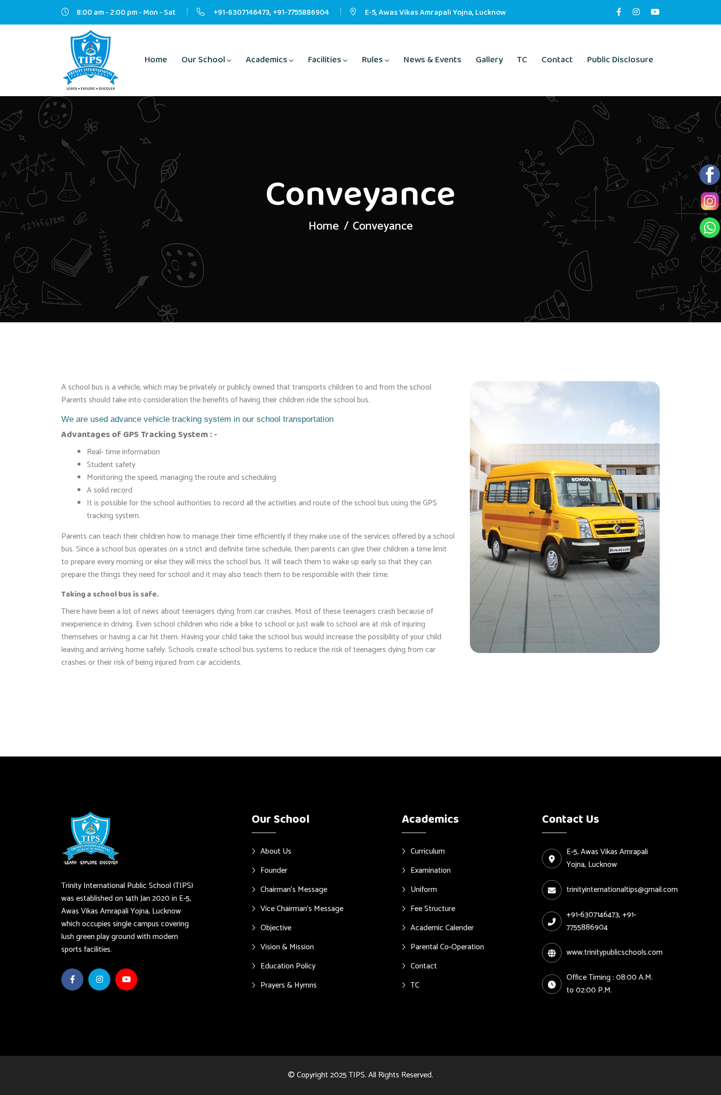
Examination (431, 870)
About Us (275, 851)
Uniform (424, 889)
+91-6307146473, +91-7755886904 (270, 12)
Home (156, 60)
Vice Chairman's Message (301, 908)
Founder (273, 870)
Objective (275, 927)
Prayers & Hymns (288, 985)
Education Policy (287, 966)
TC (522, 60)
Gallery (489, 60)
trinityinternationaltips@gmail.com (622, 890)
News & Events (433, 60)
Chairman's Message (293, 889)
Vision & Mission (287, 946)
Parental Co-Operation (447, 946)
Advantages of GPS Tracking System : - (139, 434)
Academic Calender (442, 927)
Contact (557, 60)
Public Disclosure (620, 60)
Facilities (324, 60)
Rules (372, 60)
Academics (266, 60)
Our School (203, 60)
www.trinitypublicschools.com (614, 952)
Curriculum (428, 851)
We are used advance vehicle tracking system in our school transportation (197, 419)
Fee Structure (433, 908)
